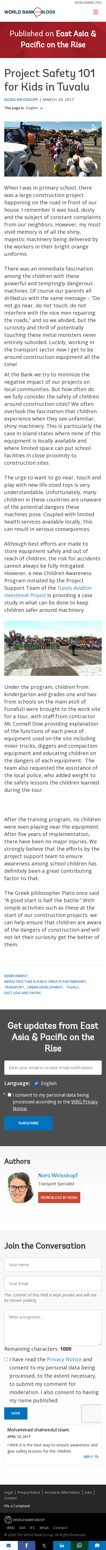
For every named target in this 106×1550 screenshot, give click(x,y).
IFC (32, 1527)
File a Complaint (17, 1506)
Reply (88, 1456)
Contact (10, 1498)
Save (15, 1413)
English (32, 108)
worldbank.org (88, 2)
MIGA (44, 1527)
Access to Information (62, 1492)
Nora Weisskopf (21, 99)
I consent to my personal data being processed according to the (55, 1102)
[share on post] (44, 1545)
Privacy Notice (64, 1359)
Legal (8, 1492)
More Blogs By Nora (59, 1197)
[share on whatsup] (79, 1545)
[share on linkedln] (62, 1545)
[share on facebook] (27, 1545)
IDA (22, 1527)
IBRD (11, 1527)
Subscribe (28, 1123)
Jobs (88, 1492)
